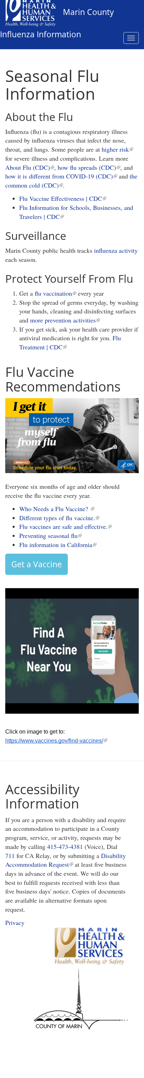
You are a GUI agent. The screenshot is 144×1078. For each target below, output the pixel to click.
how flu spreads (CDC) (89, 167)
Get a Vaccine (36, 564)
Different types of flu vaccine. (59, 518)
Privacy (14, 922)
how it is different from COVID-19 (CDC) (61, 176)
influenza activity (116, 250)
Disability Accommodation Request (65, 860)
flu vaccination (55, 293)
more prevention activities (65, 320)
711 (10, 855)
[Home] (31, 12)
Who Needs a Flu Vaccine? (56, 508)
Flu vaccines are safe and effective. (65, 526)
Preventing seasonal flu (50, 535)
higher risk (117, 149)
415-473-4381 (65, 846)
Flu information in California (57, 544)
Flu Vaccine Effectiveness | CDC (62, 198)
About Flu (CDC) (29, 167)
